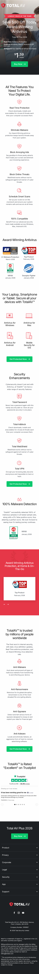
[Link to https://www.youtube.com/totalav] (23, 913)
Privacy (5, 855)
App (4, 884)
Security (5, 877)
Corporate (6, 862)
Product (5, 848)
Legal (4, 870)
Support (5, 892)
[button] (19, 64)
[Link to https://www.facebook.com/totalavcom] (14, 913)
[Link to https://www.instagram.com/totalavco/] (19, 913)
